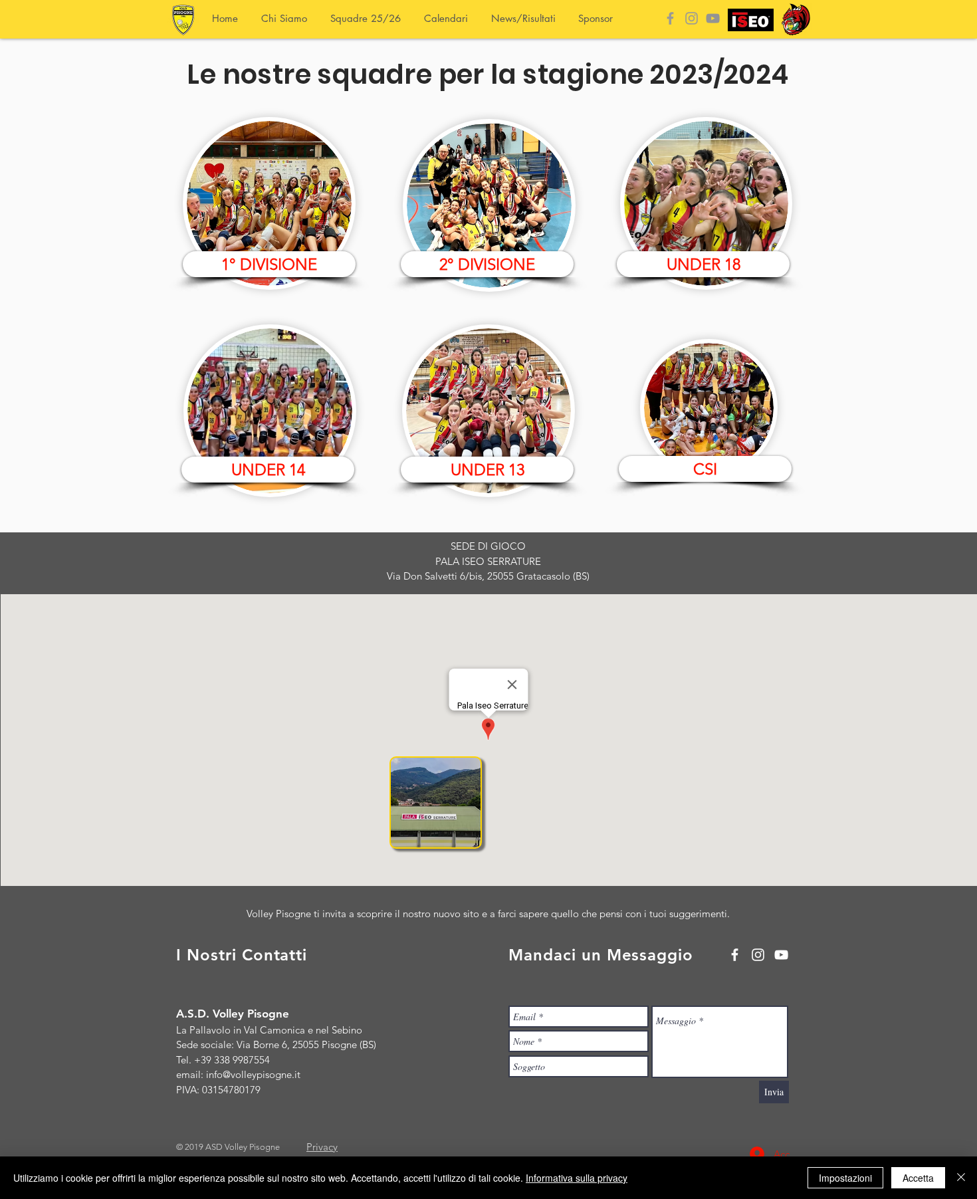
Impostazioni (845, 1177)
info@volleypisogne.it (253, 1074)
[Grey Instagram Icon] (691, 18)
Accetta (918, 1177)
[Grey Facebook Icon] (670, 18)
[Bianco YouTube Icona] (781, 954)
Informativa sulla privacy (576, 1177)
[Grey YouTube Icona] (713, 18)
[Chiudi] (961, 1177)
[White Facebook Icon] (734, 954)
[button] (705, 469)
